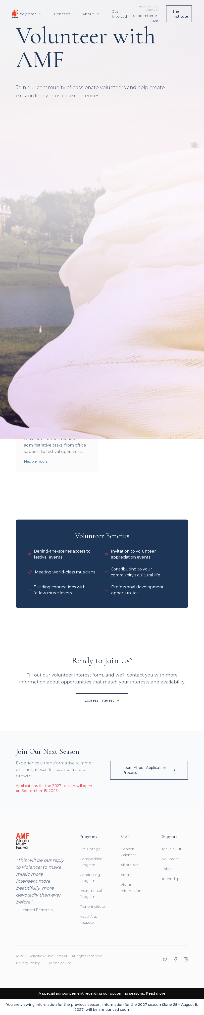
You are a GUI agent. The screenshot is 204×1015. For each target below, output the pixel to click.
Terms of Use (60, 963)
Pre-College (90, 849)
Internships (171, 878)
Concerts (62, 14)
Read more (155, 993)
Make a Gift (171, 849)
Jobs (166, 868)
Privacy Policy (28, 963)
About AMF (131, 865)
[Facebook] (175, 959)
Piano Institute (92, 906)
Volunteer (170, 859)
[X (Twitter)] (165, 959)
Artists (126, 874)
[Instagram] (186, 959)
